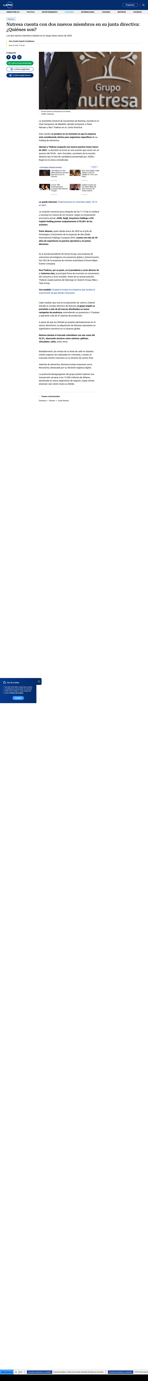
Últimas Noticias (6, 1372)
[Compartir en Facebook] (8, 57)
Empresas (42, 401)
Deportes (122, 12)
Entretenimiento (50, 12)
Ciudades (106, 12)
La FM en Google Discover (22, 75)
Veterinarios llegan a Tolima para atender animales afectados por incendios (44, 1372)
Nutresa (52, 401)
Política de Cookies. (17, 693)
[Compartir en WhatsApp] (19, 57)
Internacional (88, 12)
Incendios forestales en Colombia (86, 1372)
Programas (130, 5)
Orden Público (13, 12)
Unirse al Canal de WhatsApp (21, 63)
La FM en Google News (22, 69)
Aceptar (18, 698)
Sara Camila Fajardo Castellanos (21, 41)
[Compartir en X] (14, 57)
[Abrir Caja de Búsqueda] (143, 5)
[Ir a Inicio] (8, 5)
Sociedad (137, 12)
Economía (69, 12)
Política (31, 12)
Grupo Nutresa (63, 401)
